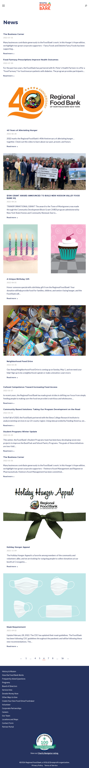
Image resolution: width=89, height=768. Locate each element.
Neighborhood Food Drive (20, 361)
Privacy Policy (37, 765)
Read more (8, 53)
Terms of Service (50, 765)
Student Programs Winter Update (20, 432)
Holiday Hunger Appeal (18, 547)
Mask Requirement (16, 627)
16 (62, 658)
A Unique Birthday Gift (18, 279)
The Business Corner (13, 34)
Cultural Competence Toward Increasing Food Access (30, 387)
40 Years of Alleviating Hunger (22, 130)
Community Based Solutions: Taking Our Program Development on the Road (41, 409)
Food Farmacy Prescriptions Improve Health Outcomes (30, 60)
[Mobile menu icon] (3, 5)
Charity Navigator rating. (48, 753)
